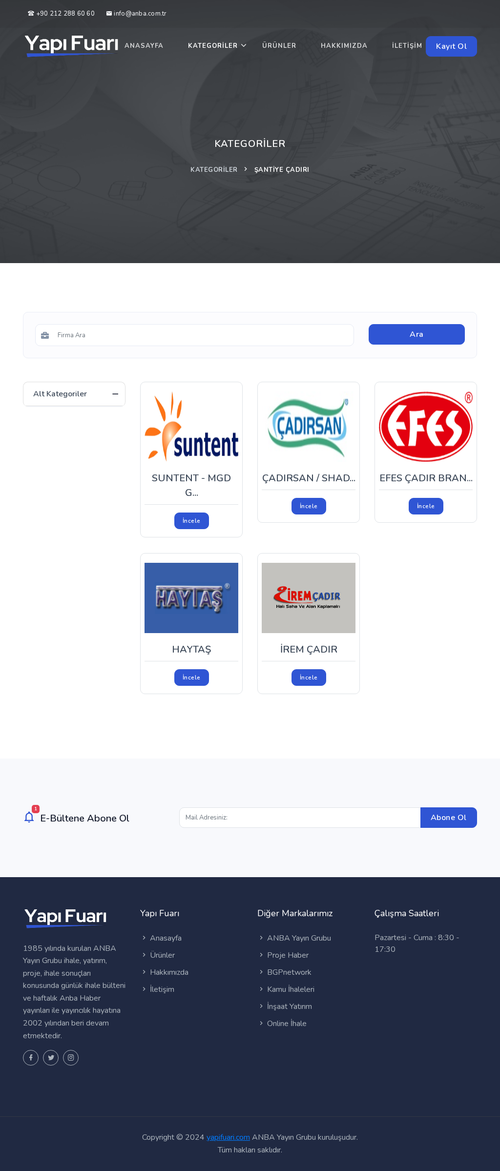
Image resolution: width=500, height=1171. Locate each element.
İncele (192, 521)
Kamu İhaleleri (289, 989)
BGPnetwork (288, 972)
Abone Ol (449, 817)
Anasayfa (144, 45)
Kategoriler (213, 45)
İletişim (407, 45)
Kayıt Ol (451, 46)
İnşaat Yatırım (288, 1006)
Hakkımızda (344, 45)
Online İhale (286, 1023)
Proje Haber (287, 955)
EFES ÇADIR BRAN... (426, 478)
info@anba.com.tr (140, 13)
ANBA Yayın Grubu (298, 938)
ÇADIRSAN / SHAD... (308, 478)
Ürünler (279, 45)
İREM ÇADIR (308, 649)
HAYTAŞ (191, 649)
